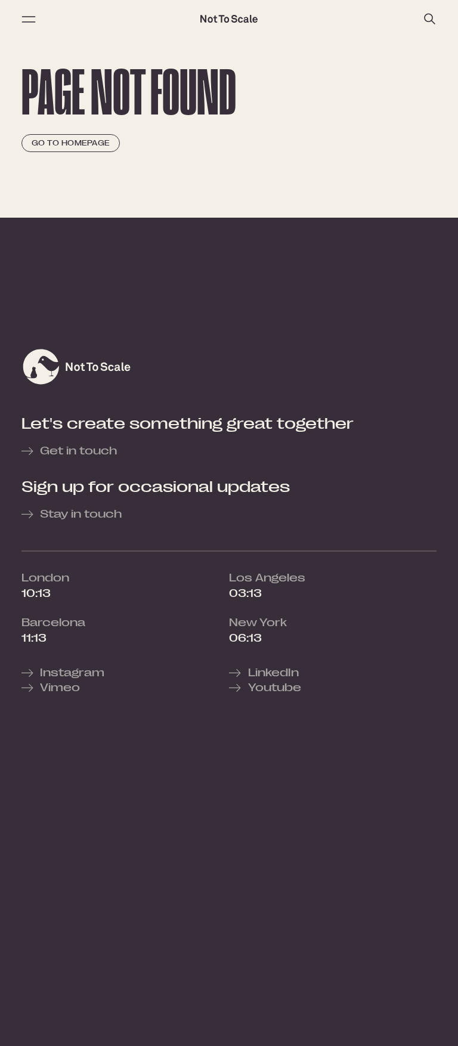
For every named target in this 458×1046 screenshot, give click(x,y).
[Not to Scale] (229, 19)
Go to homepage (71, 143)
